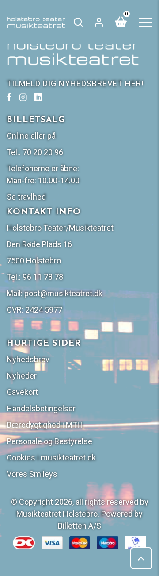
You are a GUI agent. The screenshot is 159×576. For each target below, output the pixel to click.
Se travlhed (26, 196)
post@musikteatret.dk (63, 293)
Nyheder (22, 375)
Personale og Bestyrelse (49, 441)
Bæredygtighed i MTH (45, 424)
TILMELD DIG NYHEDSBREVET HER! (75, 83)
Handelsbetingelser (41, 408)
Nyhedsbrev (28, 359)
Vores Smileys (32, 474)
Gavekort (22, 392)
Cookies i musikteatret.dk (51, 457)
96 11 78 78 (43, 277)
